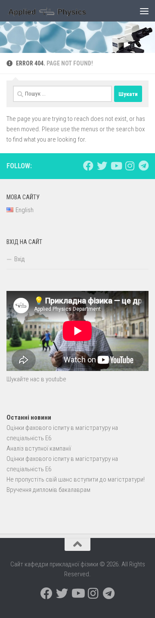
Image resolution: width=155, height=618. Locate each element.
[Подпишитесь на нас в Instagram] (129, 166)
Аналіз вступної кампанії (38, 448)
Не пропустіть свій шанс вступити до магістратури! (75, 479)
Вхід (19, 259)
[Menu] (144, 11)
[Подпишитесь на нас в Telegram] (143, 166)
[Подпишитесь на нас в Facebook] (88, 166)
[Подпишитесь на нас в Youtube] (116, 166)
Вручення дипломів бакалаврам (48, 490)
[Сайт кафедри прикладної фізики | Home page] (61, 11)
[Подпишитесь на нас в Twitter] (102, 166)
